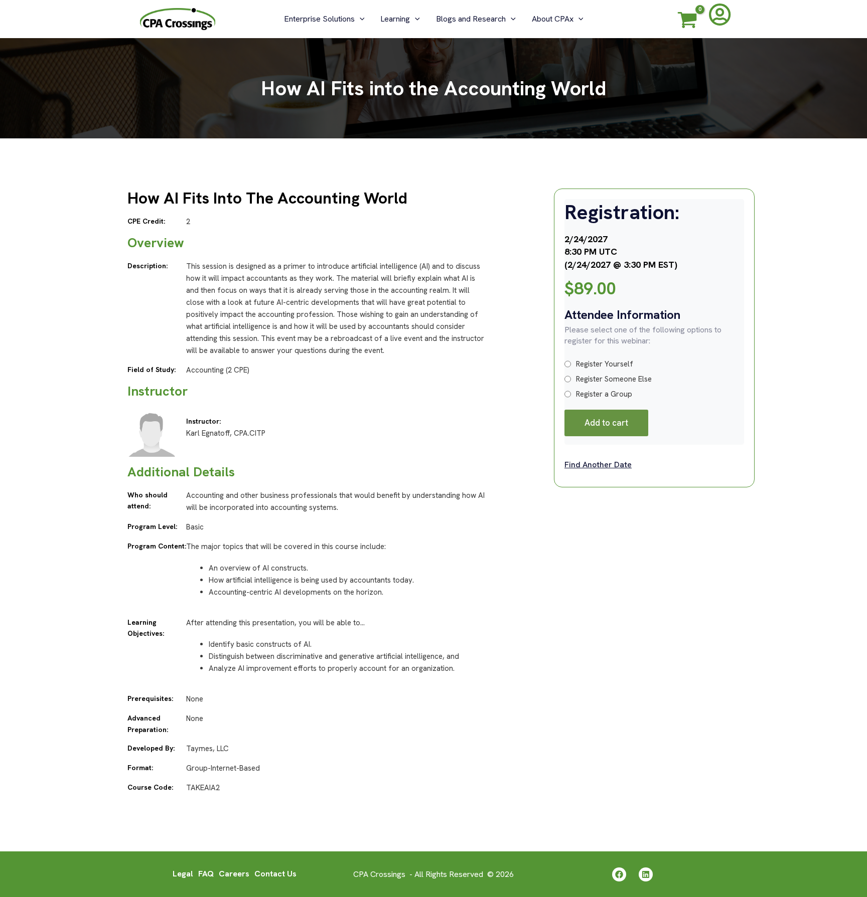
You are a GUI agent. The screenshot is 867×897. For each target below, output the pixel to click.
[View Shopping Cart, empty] (687, 21)
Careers (234, 873)
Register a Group (604, 394)
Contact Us (275, 873)
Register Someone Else (614, 379)
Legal (183, 873)
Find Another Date (598, 464)
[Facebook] (619, 874)
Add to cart (606, 422)
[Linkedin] (646, 874)
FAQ (206, 873)
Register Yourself (604, 364)
